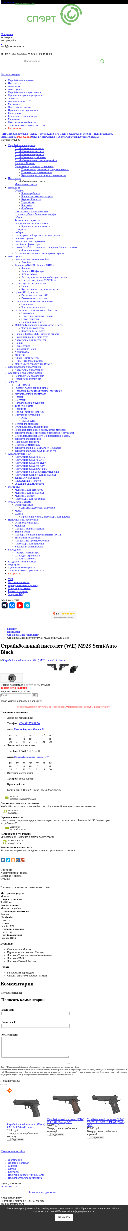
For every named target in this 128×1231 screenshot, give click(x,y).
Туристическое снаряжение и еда (27, 125)
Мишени (20, 354)
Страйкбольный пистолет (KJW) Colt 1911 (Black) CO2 (65, 1121)
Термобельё (27, 202)
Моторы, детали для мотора (30, 393)
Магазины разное (24, 495)
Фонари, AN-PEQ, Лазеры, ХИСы (34, 265)
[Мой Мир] (18, 860)
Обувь (18, 217)
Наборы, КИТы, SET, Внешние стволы (37, 334)
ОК (34, 695)
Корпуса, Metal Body (33, 331)
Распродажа (15, 128)
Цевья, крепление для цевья (30, 283)
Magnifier (20, 525)
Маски (18, 510)
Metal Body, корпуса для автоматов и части (39, 325)
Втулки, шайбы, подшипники (31, 426)
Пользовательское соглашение (25, 1177)
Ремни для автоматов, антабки (32, 259)
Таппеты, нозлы (24, 405)
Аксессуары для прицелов (29, 543)
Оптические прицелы (27, 522)
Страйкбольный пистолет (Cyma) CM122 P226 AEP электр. (26, 1126)
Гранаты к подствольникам (36, 172)
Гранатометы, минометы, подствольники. (45, 169)
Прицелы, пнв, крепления (23, 110)
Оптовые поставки (17, 133)
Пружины (20, 408)
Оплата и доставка (77, 136)
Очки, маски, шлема (19, 107)
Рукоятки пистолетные (34, 298)
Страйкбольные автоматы (29, 148)
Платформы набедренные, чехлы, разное (38, 235)
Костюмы (26, 205)
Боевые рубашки (30, 193)
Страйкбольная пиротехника (24, 92)
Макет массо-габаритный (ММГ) (33, 363)
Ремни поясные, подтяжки (30, 241)
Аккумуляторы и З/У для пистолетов (35, 474)
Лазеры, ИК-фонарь (32, 271)
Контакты (93, 136)
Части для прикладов (33, 307)
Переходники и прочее (28, 480)
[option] (27, 1114)
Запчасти (13, 98)
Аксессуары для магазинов (30, 498)
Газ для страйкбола (25, 558)
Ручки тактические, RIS (34, 295)
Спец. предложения (71, 133)
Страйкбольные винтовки (29, 151)
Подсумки (20, 229)
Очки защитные (24, 504)
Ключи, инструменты (27, 357)
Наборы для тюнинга (27, 441)
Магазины (14, 104)
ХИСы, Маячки (30, 274)
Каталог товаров (10, 74)
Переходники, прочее (33, 322)
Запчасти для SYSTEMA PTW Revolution (38, 447)
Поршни (19, 396)
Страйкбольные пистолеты (30, 181)
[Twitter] (8, 860)
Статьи (12, 1168)
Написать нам (9, 1186)
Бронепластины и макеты (35, 226)
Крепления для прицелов (29, 546)
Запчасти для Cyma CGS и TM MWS (35, 450)
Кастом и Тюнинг (25, 163)
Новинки (12, 136)
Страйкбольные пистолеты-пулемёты (36, 160)
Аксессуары (15, 89)
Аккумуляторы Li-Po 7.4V (29, 459)
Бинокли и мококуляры (28, 537)
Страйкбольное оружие (21, 80)
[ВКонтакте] (3, 860)
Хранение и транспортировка (25, 95)
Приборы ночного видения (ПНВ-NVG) (38, 534)
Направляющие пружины (29, 402)
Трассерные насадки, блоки (37, 316)
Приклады (27, 304)
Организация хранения (28, 378)
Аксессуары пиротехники (29, 369)
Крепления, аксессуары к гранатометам (43, 175)
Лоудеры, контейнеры (27, 552)
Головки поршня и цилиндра (31, 387)
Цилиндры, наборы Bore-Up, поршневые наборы (42, 435)
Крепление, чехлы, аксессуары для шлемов (45, 516)
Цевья (24, 286)
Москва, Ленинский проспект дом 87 (31, 757)
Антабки (26, 262)
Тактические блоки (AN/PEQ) (38, 280)
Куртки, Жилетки (31, 199)
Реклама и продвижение (43, 1192)
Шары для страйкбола (27, 555)
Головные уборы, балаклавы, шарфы (35, 214)
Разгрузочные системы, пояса (31, 223)
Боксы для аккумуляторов (29, 483)
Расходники (15, 113)
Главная (11, 628)
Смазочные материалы (27, 444)
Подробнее (17, 1139)
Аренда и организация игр (44, 133)
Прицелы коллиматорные (29, 528)
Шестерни (20, 399)
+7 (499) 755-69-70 (29, 723)
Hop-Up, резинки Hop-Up (29, 411)
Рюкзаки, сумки (24, 238)
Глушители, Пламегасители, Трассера (36, 310)
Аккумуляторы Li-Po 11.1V (30, 456)
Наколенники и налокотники (31, 211)
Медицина (14, 119)
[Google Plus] (22, 860)
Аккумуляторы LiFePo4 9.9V (31, 468)
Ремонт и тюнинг (93, 133)
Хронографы (22, 352)
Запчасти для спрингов (28, 438)
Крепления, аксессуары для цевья (40, 289)
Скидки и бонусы (56, 136)
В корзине (7, 34)
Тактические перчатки (27, 220)
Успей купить (38, 136)
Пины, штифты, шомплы (29, 360)
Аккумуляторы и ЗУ (19, 101)
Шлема (19, 513)
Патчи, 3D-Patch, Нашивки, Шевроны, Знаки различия (46, 247)
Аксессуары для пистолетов (30, 340)
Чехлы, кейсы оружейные (29, 375)
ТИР (3, 133)
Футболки (27, 208)
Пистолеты (14, 83)
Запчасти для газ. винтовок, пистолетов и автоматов (44, 432)
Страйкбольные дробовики (30, 157)
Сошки (19, 343)
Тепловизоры (22, 531)
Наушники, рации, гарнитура (31, 337)
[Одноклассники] (13, 860)
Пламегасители (30, 319)
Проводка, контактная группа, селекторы (38, 390)
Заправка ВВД (16, 594)
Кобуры (19, 232)
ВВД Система (22, 384)
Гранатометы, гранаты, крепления (34, 166)
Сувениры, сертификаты (22, 122)
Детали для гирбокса (26, 423)
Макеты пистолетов (26, 184)
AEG (24, 417)
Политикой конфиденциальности (76, 1211)
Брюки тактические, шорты (37, 196)
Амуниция (14, 86)
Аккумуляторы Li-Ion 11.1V (30, 462)
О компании (8, 2)
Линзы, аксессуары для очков (38, 507)
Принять (64, 1217)
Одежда (19, 190)
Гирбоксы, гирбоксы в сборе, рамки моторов (40, 429)
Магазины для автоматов (29, 489)
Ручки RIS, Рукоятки (26, 292)
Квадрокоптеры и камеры (22, 116)
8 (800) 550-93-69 (18, 50)
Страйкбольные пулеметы (29, 154)
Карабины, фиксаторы (27, 244)
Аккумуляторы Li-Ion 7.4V (30, 465)
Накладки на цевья (25, 349)
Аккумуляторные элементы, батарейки (37, 471)
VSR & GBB (28, 420)
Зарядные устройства (27, 477)
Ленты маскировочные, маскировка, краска (39, 253)
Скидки (12, 1165)
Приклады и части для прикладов (34, 301)
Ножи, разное (22, 346)
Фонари (25, 268)
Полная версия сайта (25, 3)
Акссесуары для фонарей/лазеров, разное (44, 277)
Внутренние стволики (27, 414)
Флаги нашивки (30, 250)
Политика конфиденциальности (26, 1174)
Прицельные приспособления (32, 540)
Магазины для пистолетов (29, 492)
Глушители (27, 313)
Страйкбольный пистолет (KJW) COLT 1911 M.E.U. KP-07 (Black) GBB (105, 1122)
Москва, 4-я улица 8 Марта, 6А (29, 729)
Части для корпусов (32, 328)
